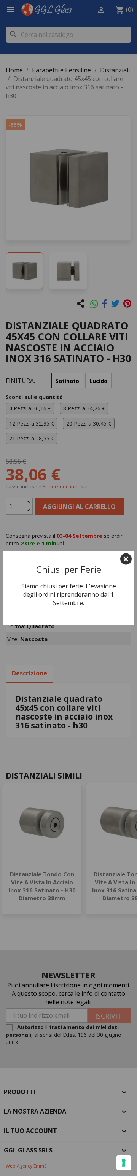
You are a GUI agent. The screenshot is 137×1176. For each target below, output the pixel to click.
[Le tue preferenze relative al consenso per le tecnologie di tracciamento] (123, 1162)
